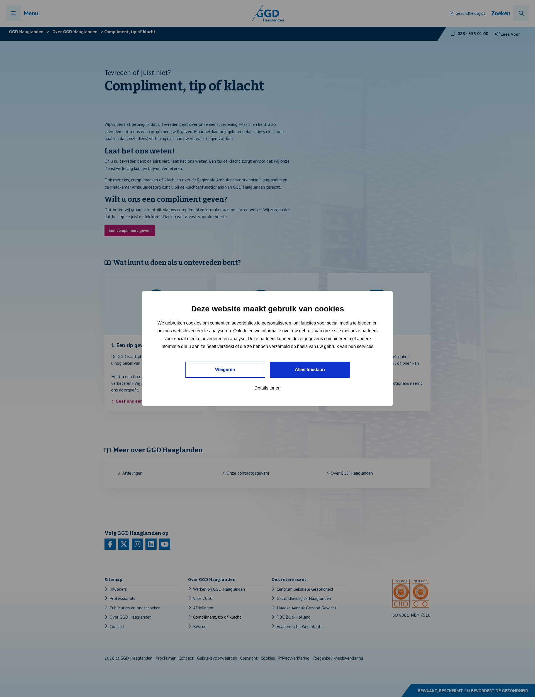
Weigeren (225, 369)
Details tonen (267, 388)
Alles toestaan (310, 369)
